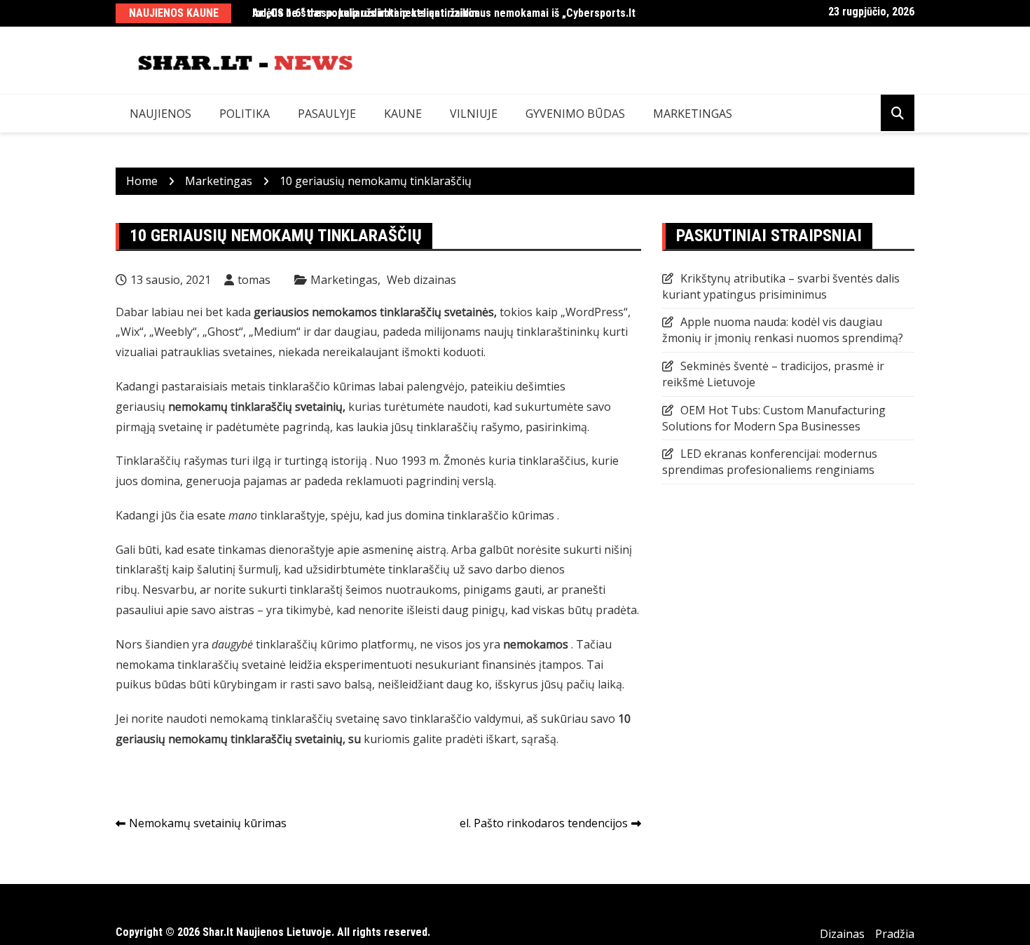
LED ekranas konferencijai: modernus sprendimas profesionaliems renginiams (769, 461)
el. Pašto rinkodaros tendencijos (544, 823)
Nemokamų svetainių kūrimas (208, 823)
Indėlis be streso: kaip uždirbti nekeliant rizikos (366, 13)
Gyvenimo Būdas (575, 113)
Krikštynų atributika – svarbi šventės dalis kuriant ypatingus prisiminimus (781, 286)
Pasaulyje (327, 113)
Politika (244, 113)
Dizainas (842, 933)
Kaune (403, 113)
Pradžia (894, 933)
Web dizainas (421, 279)
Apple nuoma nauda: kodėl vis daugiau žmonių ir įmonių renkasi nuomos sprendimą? (782, 330)
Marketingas (692, 113)
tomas (254, 279)
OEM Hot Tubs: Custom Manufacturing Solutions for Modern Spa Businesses (774, 418)
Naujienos (160, 113)
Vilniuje (473, 113)
